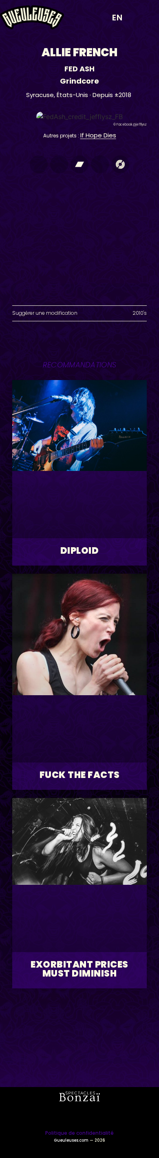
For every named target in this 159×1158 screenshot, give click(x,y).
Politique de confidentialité (79, 1132)
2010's (139, 312)
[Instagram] (59, 164)
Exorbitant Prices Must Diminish (79, 969)
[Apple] (39, 164)
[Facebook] (100, 164)
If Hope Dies (98, 135)
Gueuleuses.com (71, 1140)
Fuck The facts (80, 775)
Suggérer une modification (44, 312)
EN (117, 17)
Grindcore (79, 81)
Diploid (79, 550)
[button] (144, 17)
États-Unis (72, 95)
